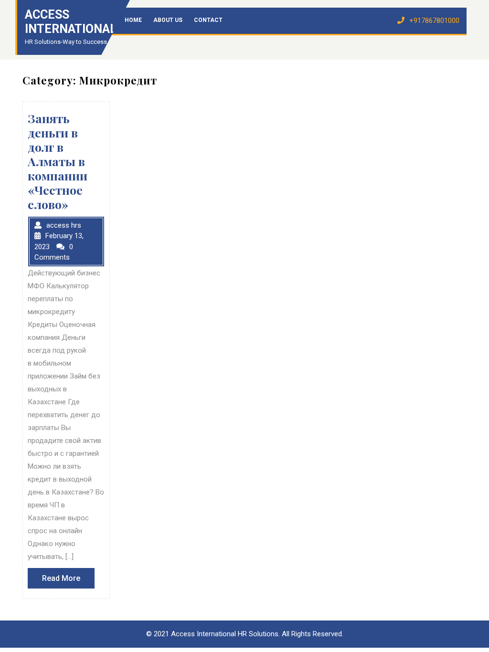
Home (133, 20)
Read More (68, 581)
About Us (167, 20)
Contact (208, 20)
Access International (71, 22)
